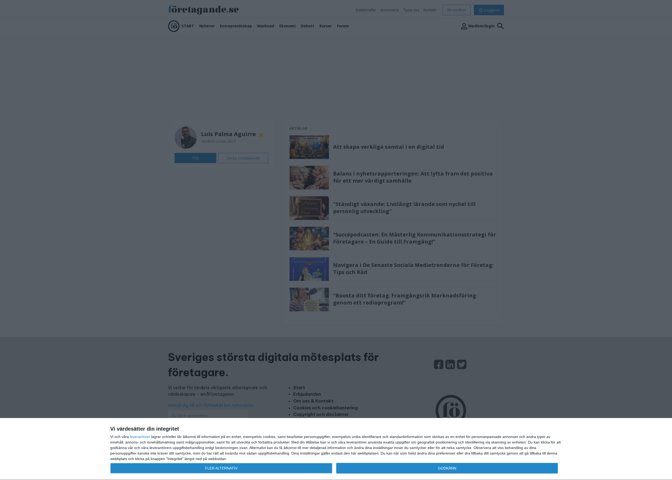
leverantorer (140, 436)
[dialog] (336, 449)
